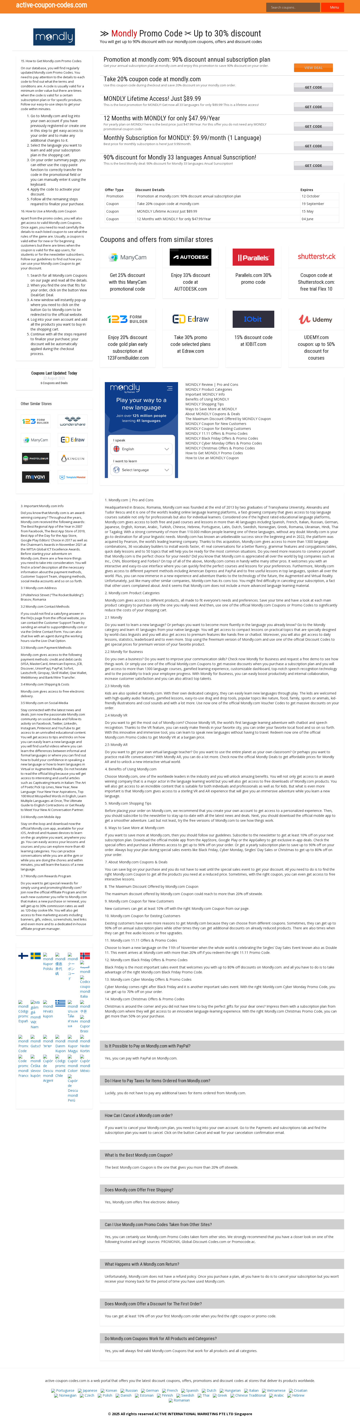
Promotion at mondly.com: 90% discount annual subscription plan (187, 59)
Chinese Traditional (250, 1395)
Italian (253, 1390)
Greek (222, 1395)
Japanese (89, 1390)
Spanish (191, 1390)
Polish (107, 1395)
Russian (131, 1390)
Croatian (300, 1390)
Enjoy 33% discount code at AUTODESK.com (190, 282)
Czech (89, 1395)
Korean (111, 1390)
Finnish (167, 1395)
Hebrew (297, 1395)
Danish (126, 1395)
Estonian (146, 1395)
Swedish (187, 1395)
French (172, 1390)
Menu (334, 7)
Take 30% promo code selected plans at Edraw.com (190, 344)
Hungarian (232, 1390)
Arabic (278, 1395)
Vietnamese (276, 1390)
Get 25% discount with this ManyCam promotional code (127, 282)
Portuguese (64, 1390)
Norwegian (67, 1395)
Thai (205, 1395)
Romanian (181, 1400)
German (152, 1390)
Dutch (211, 1390)
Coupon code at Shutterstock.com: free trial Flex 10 (316, 282)
